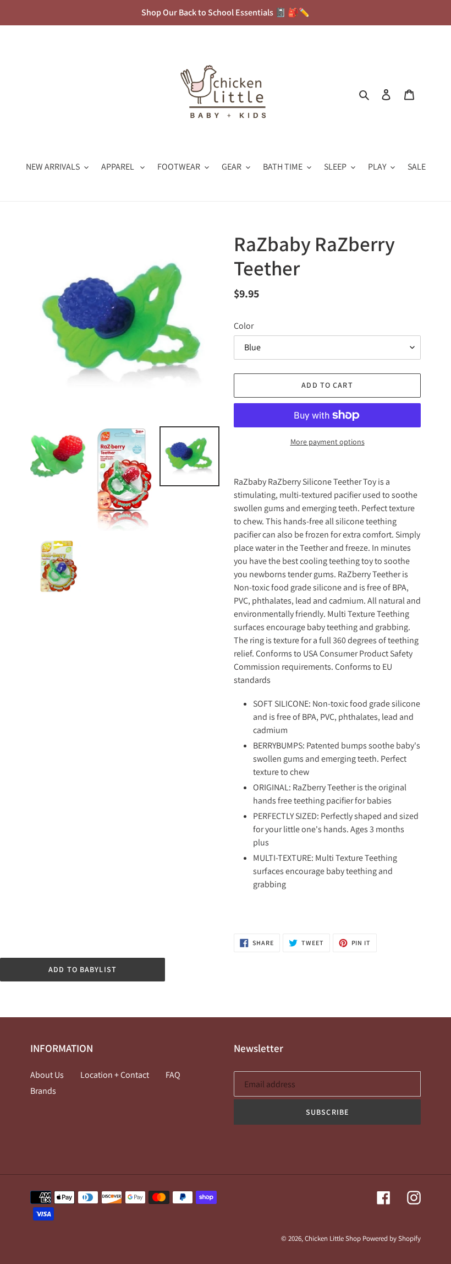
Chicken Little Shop (333, 1238)
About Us (47, 1075)
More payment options (327, 442)
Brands (43, 1091)
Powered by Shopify (391, 1238)
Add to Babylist (82, 969)
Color (244, 326)
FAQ (173, 1075)
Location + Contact (114, 1075)
